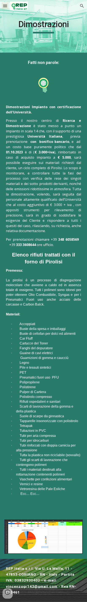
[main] (43, 26)
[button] (5, 6)
